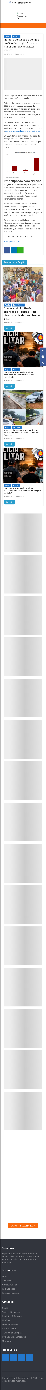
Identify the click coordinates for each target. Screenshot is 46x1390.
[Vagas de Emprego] (23, 739)
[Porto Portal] (23, 904)
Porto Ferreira (18, 305)
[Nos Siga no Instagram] (13, 1357)
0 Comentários (19, 54)
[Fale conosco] (23, 656)
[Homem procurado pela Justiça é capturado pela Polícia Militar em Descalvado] (23, 349)
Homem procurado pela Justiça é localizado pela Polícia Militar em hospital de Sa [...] (22, 490)
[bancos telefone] (23, 615)
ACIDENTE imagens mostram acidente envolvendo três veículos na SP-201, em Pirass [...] (21, 432)
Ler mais (9, 328)
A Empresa (7, 1280)
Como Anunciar (9, 1284)
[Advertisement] (23, 1159)
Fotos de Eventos (10, 1293)
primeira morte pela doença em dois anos (22, 131)
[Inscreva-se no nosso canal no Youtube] (29, 1357)
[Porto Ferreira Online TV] (23, 15)
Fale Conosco (8, 1288)
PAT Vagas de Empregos (14, 1336)
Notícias (16, 36)
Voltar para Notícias (12, 241)
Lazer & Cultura (9, 1328)
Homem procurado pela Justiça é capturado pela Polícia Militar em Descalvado (19, 374)
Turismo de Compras (12, 1332)
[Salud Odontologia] (23, 987)
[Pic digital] (23, 532)
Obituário (7, 1341)
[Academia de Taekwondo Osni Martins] (23, 698)
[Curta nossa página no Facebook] (21, 1357)
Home (5, 1276)
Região (7, 36)
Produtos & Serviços (12, 1316)
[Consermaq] (23, 945)
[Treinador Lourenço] (23, 1069)
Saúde (5, 1308)
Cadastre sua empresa (23, 1225)
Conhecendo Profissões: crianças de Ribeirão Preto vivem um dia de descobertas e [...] (22, 313)
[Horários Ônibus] (23, 780)
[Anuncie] (23, 822)
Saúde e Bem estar (11, 1312)
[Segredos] (23, 574)
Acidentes (16, 427)
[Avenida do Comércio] (23, 1111)
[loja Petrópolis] (23, 1028)
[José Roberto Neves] (23, 863)
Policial (15, 369)
